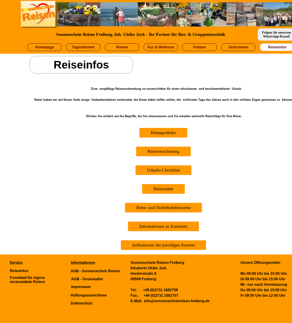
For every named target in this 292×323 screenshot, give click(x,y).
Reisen (122, 47)
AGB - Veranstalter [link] (87, 279)
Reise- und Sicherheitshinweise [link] (163, 207)
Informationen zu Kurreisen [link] (163, 226)
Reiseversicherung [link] (163, 151)
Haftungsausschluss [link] (89, 295)
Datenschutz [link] (82, 303)
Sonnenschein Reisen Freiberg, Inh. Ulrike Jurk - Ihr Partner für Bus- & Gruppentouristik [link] (140, 34)
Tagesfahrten (83, 47)
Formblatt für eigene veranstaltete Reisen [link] (27, 280)
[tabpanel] (38, 259)
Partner (199, 47)
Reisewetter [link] (163, 188)
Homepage (44, 47)
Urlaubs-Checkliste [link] (163, 170)
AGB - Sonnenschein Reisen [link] (95, 271)
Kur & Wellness (161, 47)
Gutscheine (238, 47)
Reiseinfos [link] (19, 271)
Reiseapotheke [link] (163, 132)
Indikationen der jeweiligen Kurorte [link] (163, 245)
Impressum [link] (81, 287)
